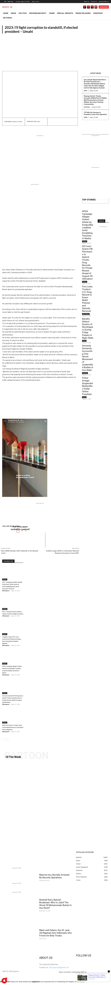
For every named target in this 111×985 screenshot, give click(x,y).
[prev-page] (3, 739)
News (85, 90)
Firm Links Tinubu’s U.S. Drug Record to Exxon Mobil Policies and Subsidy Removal (87, 298)
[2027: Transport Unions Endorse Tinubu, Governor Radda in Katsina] (12, 602)
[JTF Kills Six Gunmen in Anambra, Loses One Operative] (7, 889)
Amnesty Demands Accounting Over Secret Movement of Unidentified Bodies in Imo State (87, 357)
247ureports (5, 590)
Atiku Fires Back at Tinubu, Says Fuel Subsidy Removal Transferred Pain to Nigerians (12, 727)
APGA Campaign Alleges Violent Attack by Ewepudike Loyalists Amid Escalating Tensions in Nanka (87, 225)
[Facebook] (84, 7)
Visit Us (101, 221)
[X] (92, 7)
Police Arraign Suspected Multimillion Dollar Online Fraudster (87, 386)
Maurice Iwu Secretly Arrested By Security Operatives (54, 876)
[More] (72, 121)
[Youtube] (96, 7)
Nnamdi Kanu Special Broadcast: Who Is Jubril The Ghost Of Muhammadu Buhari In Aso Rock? (55, 903)
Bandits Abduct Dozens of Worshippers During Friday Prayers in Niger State (87, 328)
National (87, 107)
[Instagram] (88, 7)
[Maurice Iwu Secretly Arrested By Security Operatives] (55, 864)
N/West (5, 609)
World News (86, 314)
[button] (7, 7)
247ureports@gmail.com (59, 967)
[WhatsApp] (67, 121)
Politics (104, 31)
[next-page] (7, 739)
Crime (85, 117)
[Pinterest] (62, 121)
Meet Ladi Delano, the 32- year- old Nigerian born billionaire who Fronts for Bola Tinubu (55, 933)
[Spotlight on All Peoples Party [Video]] (55, 806)
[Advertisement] (55, 50)
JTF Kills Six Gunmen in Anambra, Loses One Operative (95, 113)
